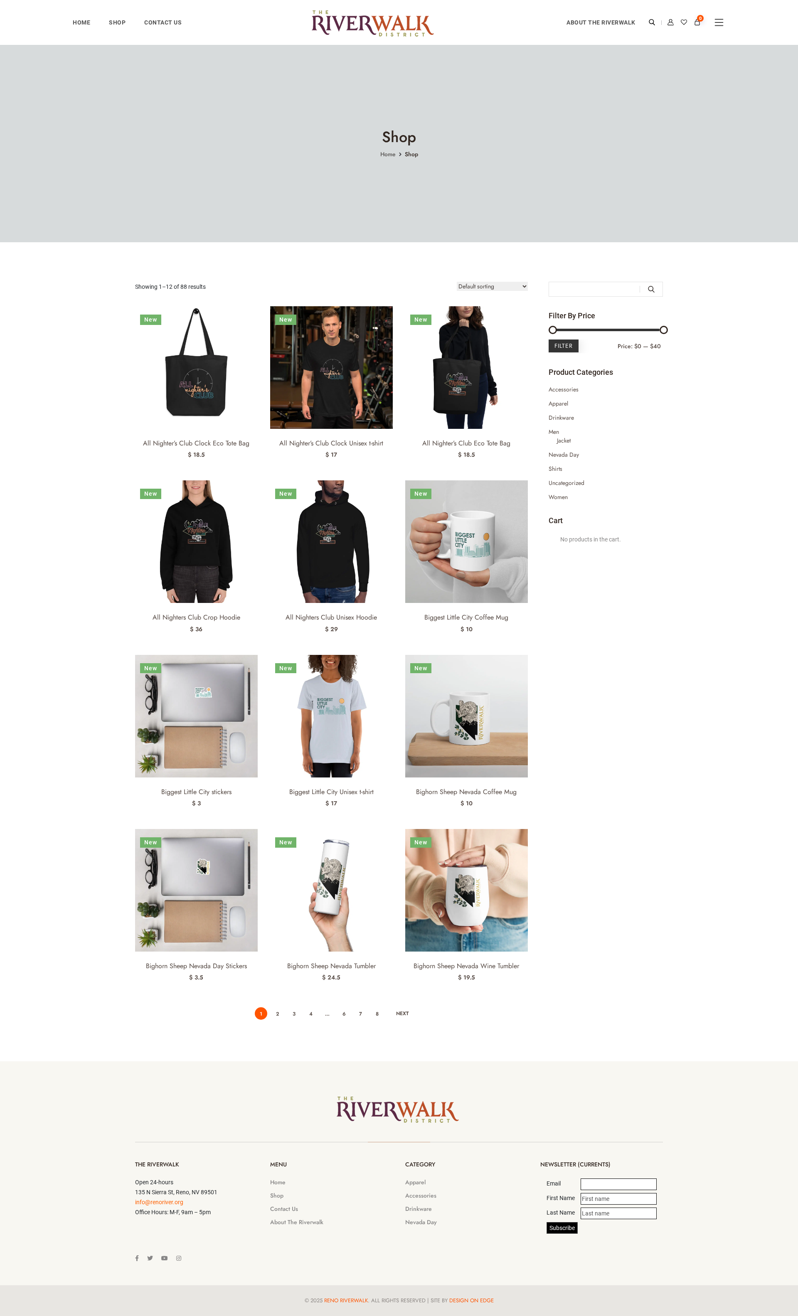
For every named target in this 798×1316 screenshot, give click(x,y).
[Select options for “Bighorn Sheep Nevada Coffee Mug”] (524, 670)
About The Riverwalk (600, 22)
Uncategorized (566, 483)
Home (81, 22)
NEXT (402, 1013)
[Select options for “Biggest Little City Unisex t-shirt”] (389, 670)
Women (558, 497)
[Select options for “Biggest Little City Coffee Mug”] (524, 496)
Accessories (564, 389)
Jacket (564, 440)
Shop (117, 22)
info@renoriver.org (159, 1202)
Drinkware (561, 417)
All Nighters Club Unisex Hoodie (331, 617)
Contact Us (163, 22)
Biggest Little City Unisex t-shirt (331, 792)
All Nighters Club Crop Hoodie (196, 617)
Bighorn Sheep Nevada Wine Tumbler (466, 966)
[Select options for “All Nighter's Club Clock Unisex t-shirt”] (389, 322)
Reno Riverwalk (346, 1300)
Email (554, 1183)
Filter (563, 346)
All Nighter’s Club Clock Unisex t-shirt (331, 443)
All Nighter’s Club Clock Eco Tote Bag (196, 443)
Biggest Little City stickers (196, 792)
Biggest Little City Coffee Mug (466, 617)
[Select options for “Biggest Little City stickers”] (254, 670)
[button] (254, 322)
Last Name (561, 1212)
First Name (561, 1198)
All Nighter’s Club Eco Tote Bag (466, 443)
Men (554, 432)
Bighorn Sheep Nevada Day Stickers (196, 966)
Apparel (558, 403)
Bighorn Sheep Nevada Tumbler (331, 966)
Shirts (555, 469)
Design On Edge (471, 1300)
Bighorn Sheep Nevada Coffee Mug (466, 792)
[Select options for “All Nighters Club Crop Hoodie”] (254, 496)
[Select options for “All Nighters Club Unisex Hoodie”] (389, 496)
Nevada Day (564, 454)
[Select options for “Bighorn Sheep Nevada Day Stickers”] (254, 845)
